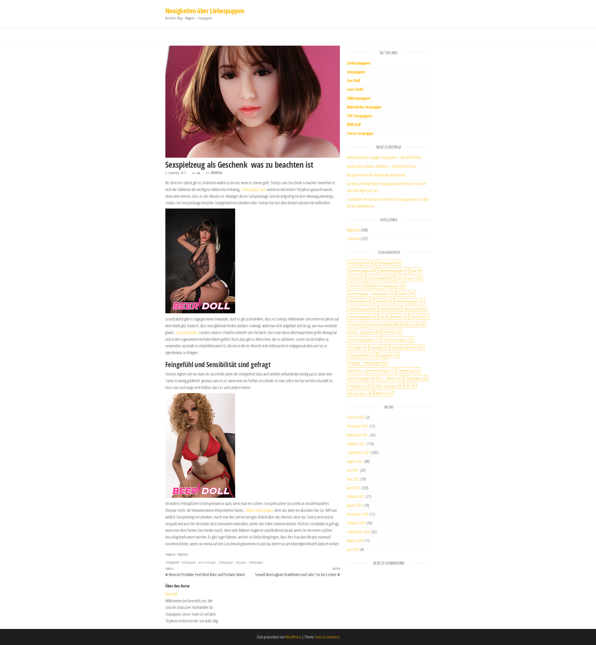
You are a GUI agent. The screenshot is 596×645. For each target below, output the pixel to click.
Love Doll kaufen (187, 332)
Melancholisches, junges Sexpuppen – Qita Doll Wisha (384, 157)
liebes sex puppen (362, 270)
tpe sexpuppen (360, 393)
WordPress (293, 637)
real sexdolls (390, 309)
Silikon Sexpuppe (388, 385)
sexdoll (400, 316)
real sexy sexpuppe (362, 316)
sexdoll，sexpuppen (364, 332)
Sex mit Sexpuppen (397, 339)
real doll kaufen (360, 301)
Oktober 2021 (356, 444)
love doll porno (409, 278)
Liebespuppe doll (253, 189)
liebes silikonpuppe (393, 270)
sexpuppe (379, 347)
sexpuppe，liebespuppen (249, 562)
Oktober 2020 (356, 523)
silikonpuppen (360, 385)
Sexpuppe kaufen (362, 355)
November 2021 (358, 435)
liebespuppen (188, 562)
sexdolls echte (413, 324)
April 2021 (353, 488)
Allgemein (182, 554)
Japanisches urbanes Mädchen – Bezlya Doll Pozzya (382, 166)
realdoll (406, 293)
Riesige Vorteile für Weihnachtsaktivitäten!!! (376, 175)
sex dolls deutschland (382, 324)
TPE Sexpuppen (359, 116)
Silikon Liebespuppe (259, 510)
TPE (410, 385)
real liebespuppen (362, 309)
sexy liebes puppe (362, 378)
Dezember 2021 (357, 426)
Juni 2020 (353, 549)
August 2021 (355, 461)
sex (384, 316)
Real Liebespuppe (409, 301)
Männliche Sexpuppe (364, 107)
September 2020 (358, 532)
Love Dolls (355, 89)
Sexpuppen (356, 72)
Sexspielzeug (408, 370)
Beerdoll (217, 173)
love (415, 270)
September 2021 (358, 452)
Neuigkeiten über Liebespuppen (204, 10)
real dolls (384, 301)
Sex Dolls (419, 316)
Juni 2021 (353, 470)
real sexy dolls (414, 309)
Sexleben (353, 238)
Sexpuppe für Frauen (407, 347)
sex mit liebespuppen (364, 339)
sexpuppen (388, 355)
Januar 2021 (354, 505)
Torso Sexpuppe (360, 133)
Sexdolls (355, 324)
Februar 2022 (356, 417)
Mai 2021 (353, 479)
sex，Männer (390, 378)
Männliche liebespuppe (387, 285)
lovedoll (356, 278)
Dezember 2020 (357, 514)
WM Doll (384, 393)
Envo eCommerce (327, 637)
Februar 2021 (356, 496)
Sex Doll (353, 80)
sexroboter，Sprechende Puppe (371, 370)
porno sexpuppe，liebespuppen (215, 562)
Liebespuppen (358, 63)
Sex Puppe (358, 347)
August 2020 (355, 540)
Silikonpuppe (416, 378)
